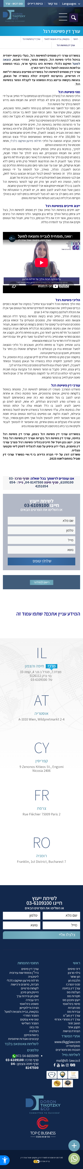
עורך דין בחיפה (71, 988)
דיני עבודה (32, 1000)
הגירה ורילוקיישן (29, 1007)
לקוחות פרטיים (30, 988)
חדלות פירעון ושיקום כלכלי (25, 141)
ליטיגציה (33, 976)
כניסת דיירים (35, 3)
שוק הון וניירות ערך (27, 996)
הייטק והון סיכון (30, 992)
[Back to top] (76, 1143)
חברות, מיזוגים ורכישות (25, 984)
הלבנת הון (74, 980)
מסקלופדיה (73, 1046)
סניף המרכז (73, 984)
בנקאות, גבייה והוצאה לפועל (56, 39)
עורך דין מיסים (30, 969)
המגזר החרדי (31, 1015)
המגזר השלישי (30, 1023)
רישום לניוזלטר (41, 582)
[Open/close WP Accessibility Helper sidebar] (5, 1160)
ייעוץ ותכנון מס (71, 1000)
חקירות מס (73, 996)
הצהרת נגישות (71, 1031)
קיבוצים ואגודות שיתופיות (23, 1039)
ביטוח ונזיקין (31, 1035)
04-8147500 (34, 482)
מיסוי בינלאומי (71, 1004)
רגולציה (34, 1031)
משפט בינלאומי (29, 1004)
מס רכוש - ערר (14, 3)
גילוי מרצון (74, 973)
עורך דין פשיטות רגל (31, 39)
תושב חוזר (74, 1023)
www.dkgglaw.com (67, 1042)
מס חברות (74, 1007)
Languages (69, 3)
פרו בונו (34, 1027)
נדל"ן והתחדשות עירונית (24, 973)
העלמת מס (73, 992)
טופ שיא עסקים (29, 1019)
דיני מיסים (74, 969)
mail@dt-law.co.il (68, 1060)
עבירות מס (73, 1011)
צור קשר (52, 3)
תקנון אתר (74, 1027)
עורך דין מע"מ (71, 1015)
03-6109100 (36, 505)
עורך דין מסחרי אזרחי (67, 1019)
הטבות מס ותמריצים (68, 1049)
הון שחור (75, 976)
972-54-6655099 (27, 1056)
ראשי (75, 39)
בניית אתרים (45, 1161)
